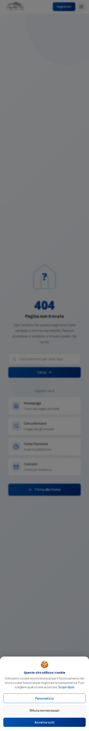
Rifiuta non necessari (44, 710)
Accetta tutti (44, 722)
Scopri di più (66, 687)
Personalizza (44, 698)
